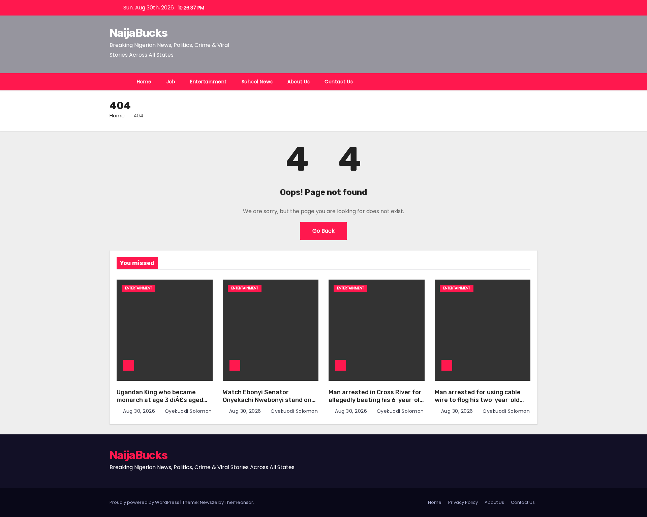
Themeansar (239, 502)
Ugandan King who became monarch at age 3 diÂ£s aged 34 (160, 400)
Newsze (208, 502)
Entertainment (208, 81)
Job (171, 81)
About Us (298, 81)
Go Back (323, 231)
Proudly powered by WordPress (145, 502)
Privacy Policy (463, 502)
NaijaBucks (138, 33)
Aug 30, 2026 (140, 411)
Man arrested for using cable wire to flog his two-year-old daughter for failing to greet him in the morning (478, 404)
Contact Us (339, 81)
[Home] (119, 81)
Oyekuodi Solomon (187, 411)
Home (144, 81)
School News (257, 81)
